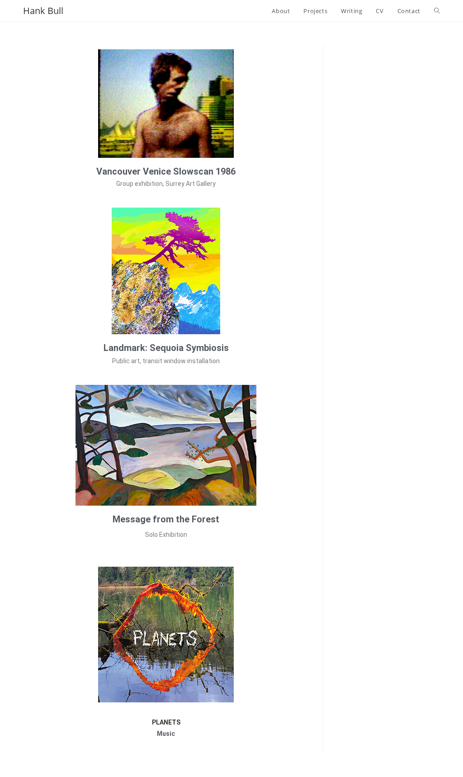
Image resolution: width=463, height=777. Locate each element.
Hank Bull (43, 11)
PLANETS (166, 722)
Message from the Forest (166, 519)
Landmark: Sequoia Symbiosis (166, 347)
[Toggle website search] (437, 11)
